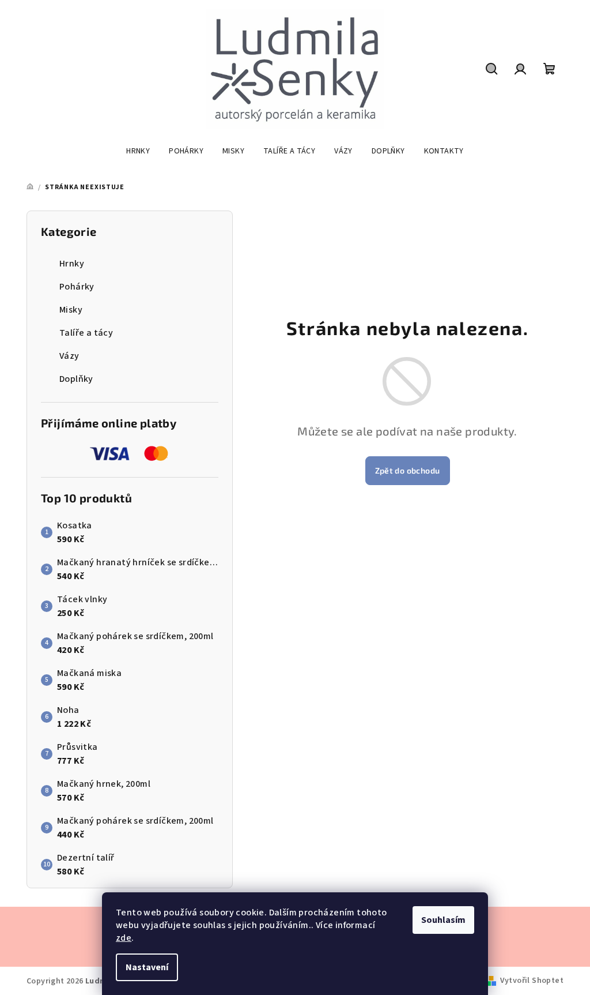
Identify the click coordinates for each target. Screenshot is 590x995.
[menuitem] (138, 151)
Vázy (69, 356)
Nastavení (147, 967)
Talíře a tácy (86, 332)
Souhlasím (443, 920)
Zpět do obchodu (407, 470)
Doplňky (76, 379)
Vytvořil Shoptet (531, 980)
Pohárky (76, 286)
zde (123, 938)
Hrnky (71, 263)
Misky (70, 309)
